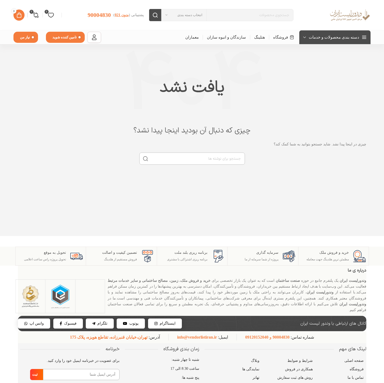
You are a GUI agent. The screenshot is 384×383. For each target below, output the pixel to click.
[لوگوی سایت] (349, 15)
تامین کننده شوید (65, 37)
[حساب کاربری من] (94, 37)
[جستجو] (155, 15)
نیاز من (25, 37)
